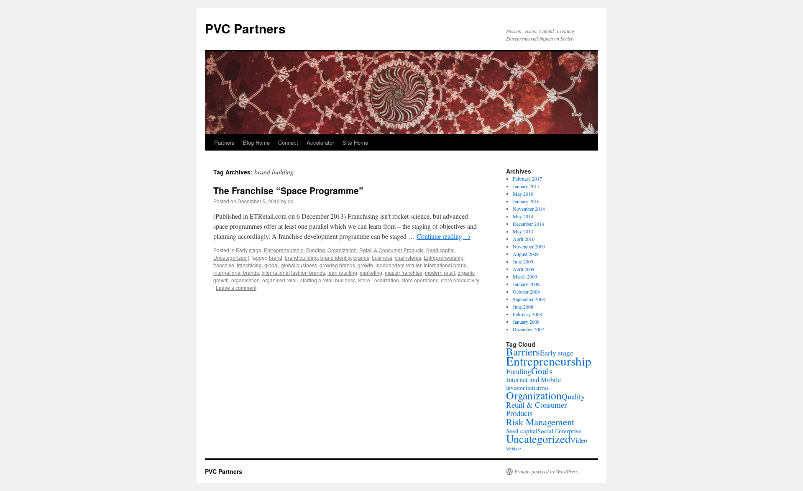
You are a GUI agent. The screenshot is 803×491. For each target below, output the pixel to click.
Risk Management (540, 421)
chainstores (408, 257)
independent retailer (398, 265)
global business (299, 265)
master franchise (403, 272)
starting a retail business (327, 280)
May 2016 (523, 193)
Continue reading (444, 236)
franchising (249, 265)
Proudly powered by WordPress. (546, 471)
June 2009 (523, 261)
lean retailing (342, 272)
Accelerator (320, 142)
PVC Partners (245, 28)
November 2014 (529, 208)
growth (365, 265)
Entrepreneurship (284, 249)
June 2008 (523, 306)
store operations (420, 280)
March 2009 (525, 276)
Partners (224, 142)
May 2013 (523, 231)
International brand (445, 265)
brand (275, 257)
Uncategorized (230, 257)
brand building (301, 257)
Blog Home (256, 142)
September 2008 (529, 299)
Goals (541, 371)
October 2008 (526, 291)
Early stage (248, 249)
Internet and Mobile (533, 379)
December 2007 (528, 329)
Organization (342, 249)
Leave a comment (236, 287)
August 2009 (526, 254)
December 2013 (528, 223)
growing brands (337, 265)
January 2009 (526, 284)
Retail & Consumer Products (391, 249)
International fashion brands (293, 272)
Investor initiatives (527, 387)
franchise (223, 265)
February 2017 (527, 178)
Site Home (355, 142)
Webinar (513, 449)
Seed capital (440, 249)
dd (291, 201)
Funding (315, 249)
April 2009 (523, 269)
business (382, 257)
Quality (573, 396)
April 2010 (523, 238)
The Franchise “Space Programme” (288, 190)
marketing (371, 272)
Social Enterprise (559, 431)
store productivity (460, 280)
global (271, 265)
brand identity (335, 257)
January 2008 (526, 321)
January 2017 (526, 186)
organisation (245, 280)
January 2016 (526, 201)
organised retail (280, 280)
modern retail (440, 272)
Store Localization (378, 280)
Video (578, 440)
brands (361, 257)
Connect (288, 142)
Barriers (523, 351)
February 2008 (527, 314)
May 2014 (523, 216)
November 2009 (529, 246)
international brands (236, 272)
